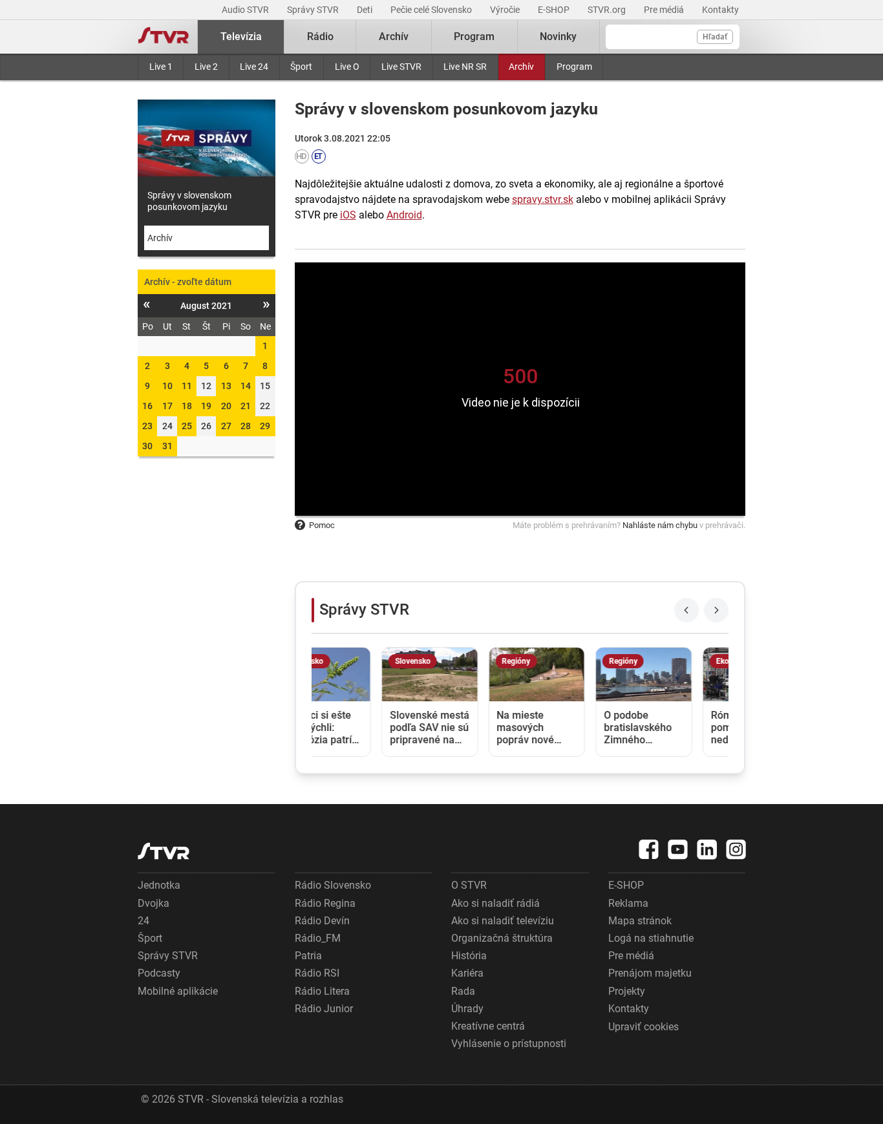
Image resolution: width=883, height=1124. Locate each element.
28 (245, 426)
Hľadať (715, 36)
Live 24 (254, 66)
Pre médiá (665, 10)
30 (147, 446)
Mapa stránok (640, 921)
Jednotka (159, 885)
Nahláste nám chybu (659, 525)
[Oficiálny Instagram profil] (736, 849)
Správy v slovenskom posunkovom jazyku (189, 201)
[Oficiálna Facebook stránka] (649, 849)
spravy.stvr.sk (542, 199)
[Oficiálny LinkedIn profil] (707, 849)
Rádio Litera (322, 991)
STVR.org (608, 10)
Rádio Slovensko (333, 885)
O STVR (469, 885)
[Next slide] (716, 610)
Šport (301, 66)
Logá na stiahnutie (651, 938)
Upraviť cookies (643, 1027)
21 (245, 406)
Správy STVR (314, 10)
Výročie (506, 10)
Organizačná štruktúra (502, 938)
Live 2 (206, 66)
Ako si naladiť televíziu (502, 921)
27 (226, 426)
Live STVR (401, 66)
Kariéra (467, 973)
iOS (348, 215)
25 (187, 426)
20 (226, 406)
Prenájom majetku (650, 973)
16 (147, 406)
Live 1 (161, 66)
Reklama (628, 903)
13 (226, 386)
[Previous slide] (686, 610)
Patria (308, 955)
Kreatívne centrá (488, 1026)
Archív (521, 66)
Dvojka (153, 903)
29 (265, 426)
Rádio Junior (324, 1008)
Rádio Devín (322, 921)
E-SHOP (554, 10)
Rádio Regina (325, 903)
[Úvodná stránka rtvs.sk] (163, 36)
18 (187, 406)
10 (167, 386)
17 (167, 406)
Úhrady (467, 1008)
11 (187, 386)
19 (206, 406)
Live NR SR (465, 66)
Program (574, 66)
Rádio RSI (317, 973)
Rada (463, 991)
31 (167, 446)
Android (404, 215)
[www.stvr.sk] (163, 851)
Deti (365, 10)
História (469, 955)
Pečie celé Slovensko (432, 10)
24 (143, 921)
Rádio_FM (318, 938)
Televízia (241, 36)
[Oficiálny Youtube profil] (678, 849)
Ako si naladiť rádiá (495, 903)
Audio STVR (246, 10)
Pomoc (322, 525)
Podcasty (159, 973)
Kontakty (720, 10)
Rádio (320, 36)
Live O (347, 66)
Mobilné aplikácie (178, 991)
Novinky (558, 36)
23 (147, 426)
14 (245, 386)
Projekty (626, 991)
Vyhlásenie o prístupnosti (508, 1043)
